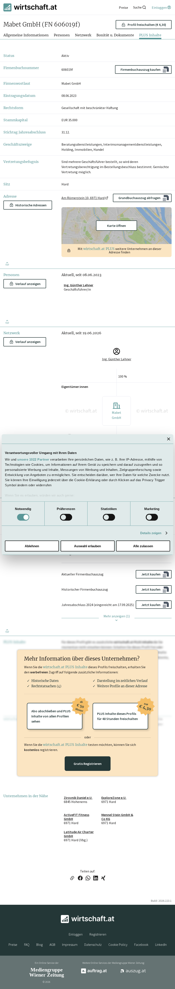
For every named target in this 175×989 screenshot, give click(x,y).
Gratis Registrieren (88, 763)
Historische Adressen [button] (31, 205)
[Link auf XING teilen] (103, 878)
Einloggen (76, 934)
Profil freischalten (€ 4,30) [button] (147, 24)
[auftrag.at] (94, 972)
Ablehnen (32, 546)
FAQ (26, 944)
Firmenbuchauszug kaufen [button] (140, 69)
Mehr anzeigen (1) (117, 616)
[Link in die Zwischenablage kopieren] (72, 878)
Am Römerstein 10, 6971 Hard (83, 198)
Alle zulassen (143, 546)
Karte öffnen (116, 225)
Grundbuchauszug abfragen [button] (139, 198)
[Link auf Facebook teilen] (80, 878)
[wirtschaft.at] (30, 7)
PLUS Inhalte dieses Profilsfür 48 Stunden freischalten (122, 712)
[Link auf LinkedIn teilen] (95, 878)
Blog (39, 944)
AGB (52, 944)
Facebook (141, 944)
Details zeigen (150, 533)
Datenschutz (93, 944)
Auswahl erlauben (87, 546)
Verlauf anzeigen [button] (28, 284)
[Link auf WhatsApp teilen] (88, 878)
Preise (13, 944)
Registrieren (97, 934)
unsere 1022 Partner (33, 459)
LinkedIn (161, 944)
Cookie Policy (117, 944)
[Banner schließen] (168, 438)
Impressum (69, 944)
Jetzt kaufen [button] (150, 574)
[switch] (66, 517)
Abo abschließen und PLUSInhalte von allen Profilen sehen (56, 713)
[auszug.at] (133, 972)
